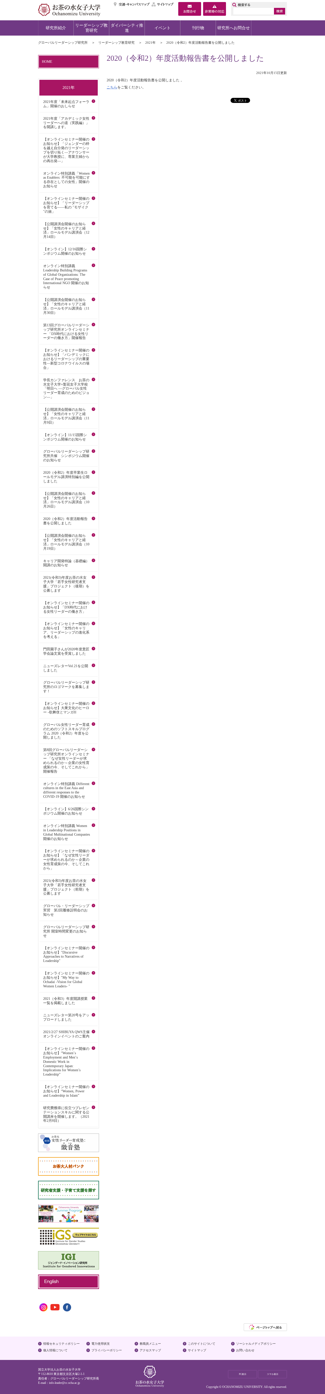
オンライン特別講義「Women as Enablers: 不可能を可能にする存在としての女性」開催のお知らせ (66, 179)
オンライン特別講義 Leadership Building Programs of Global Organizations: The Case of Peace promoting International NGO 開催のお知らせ (66, 276)
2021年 (150, 42)
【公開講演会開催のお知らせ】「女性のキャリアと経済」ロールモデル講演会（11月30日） (66, 306)
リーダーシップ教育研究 (91, 28)
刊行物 (198, 27)
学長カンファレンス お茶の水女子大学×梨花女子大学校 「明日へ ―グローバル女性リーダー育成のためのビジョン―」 (67, 388)
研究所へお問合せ (233, 27)
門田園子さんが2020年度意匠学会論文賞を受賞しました (66, 651)
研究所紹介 (56, 27)
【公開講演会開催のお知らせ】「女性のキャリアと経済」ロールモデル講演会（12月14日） (66, 230)
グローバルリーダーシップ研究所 (63, 42)
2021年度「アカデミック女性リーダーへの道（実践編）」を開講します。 (66, 122)
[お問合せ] (189, 9)
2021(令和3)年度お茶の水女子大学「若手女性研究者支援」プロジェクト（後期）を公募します (66, 583)
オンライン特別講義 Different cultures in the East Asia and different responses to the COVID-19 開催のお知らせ (66, 790)
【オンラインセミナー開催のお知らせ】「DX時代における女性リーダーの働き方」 (66, 607)
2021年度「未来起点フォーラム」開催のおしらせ (66, 104)
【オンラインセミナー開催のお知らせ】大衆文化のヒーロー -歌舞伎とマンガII (66, 707)
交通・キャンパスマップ (131, 4)
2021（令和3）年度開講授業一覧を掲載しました (65, 1001)
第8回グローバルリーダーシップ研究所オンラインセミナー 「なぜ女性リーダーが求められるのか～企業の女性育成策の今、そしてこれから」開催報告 (66, 760)
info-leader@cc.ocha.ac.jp (64, 1382)
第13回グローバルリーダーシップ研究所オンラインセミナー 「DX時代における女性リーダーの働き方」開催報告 (66, 331)
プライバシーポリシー (106, 1350)
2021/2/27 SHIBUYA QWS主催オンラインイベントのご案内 (66, 1034)
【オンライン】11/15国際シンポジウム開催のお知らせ (65, 437)
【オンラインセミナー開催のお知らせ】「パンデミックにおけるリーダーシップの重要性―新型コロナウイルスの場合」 (66, 359)
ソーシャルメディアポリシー (256, 1343)
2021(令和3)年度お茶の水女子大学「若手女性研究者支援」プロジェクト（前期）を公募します (66, 887)
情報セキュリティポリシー (61, 1343)
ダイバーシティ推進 (127, 28)
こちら (112, 87)
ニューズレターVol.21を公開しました (65, 668)
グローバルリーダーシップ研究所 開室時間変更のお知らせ (66, 931)
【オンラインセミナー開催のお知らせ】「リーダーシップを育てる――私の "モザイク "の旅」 (66, 204)
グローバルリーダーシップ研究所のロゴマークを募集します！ (66, 686)
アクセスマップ (150, 1350)
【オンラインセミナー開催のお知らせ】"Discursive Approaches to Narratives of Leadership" (66, 954)
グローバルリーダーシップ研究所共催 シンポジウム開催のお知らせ (66, 455)
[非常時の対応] (214, 9)
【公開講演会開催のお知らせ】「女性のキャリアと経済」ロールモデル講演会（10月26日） (66, 500)
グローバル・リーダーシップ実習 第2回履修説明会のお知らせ (66, 910)
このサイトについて (201, 1343)
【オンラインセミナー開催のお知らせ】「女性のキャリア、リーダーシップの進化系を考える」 (66, 630)
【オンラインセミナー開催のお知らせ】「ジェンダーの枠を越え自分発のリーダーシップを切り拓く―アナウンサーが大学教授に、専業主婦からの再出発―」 (66, 150)
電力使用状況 (100, 1343)
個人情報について (55, 1350)
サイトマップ (162, 4)
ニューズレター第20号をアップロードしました (66, 1017)
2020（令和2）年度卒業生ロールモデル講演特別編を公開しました (66, 476)
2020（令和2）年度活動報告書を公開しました (65, 521)
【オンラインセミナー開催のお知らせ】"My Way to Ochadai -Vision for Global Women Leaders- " (66, 979)
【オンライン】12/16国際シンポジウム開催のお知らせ (65, 251)
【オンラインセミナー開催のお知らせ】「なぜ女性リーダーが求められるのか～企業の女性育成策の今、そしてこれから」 (66, 859)
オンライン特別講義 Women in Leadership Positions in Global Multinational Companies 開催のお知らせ (66, 832)
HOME (47, 61)
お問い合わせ (245, 1350)
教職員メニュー (150, 1343)
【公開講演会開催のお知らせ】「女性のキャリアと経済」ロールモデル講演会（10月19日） (66, 541)
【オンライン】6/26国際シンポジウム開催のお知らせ (66, 811)
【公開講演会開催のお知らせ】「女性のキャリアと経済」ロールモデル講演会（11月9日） (66, 415)
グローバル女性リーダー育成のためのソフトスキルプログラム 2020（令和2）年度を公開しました (66, 731)
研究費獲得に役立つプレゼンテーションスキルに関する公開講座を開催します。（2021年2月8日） (66, 1114)
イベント (162, 27)
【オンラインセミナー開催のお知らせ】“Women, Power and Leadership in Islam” (66, 1091)
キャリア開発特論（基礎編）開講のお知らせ (66, 563)
